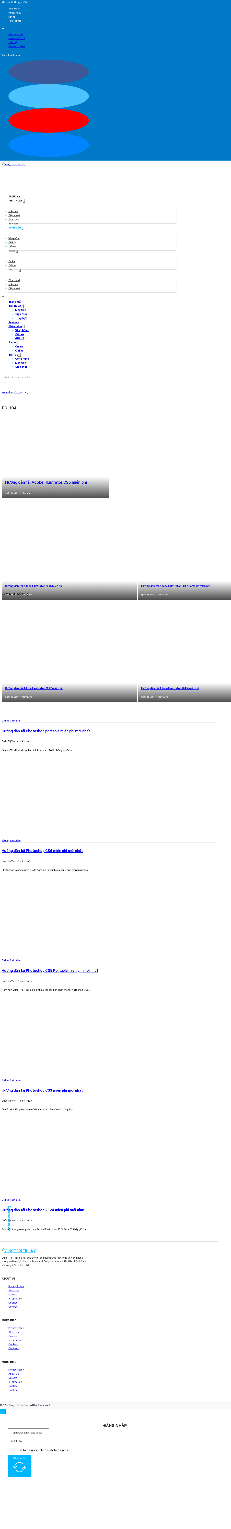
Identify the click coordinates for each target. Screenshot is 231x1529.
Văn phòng (14, 238)
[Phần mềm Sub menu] (22, 228)
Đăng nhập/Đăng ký (11, 55)
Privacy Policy (14, 13)
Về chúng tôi (14, 9)
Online (11, 261)
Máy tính (13, 211)
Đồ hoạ (12, 242)
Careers (12, 1294)
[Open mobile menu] (3, 28)
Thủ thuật (15, 200)
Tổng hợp (13, 219)
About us (13, 1290)
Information (15, 1298)
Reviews (13, 223)
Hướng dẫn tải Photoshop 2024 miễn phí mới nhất (43, 1210)
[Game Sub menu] (17, 251)
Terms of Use (14, 21)
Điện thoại (14, 215)
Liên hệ (11, 17)
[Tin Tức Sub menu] (20, 270)
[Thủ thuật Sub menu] (24, 201)
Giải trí (12, 246)
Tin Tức (13, 269)
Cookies (13, 1302)
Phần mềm (14, 227)
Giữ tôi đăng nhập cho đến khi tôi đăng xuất (44, 1450)
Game (11, 250)
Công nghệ (14, 280)
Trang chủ (15, 196)
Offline (12, 265)
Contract (13, 1306)
